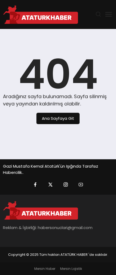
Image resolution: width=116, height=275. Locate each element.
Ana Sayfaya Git (58, 118)
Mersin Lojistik (71, 268)
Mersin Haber (44, 268)
